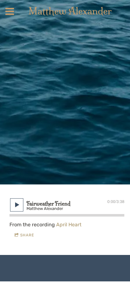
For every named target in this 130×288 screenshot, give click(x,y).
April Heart (68, 225)
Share (27, 235)
